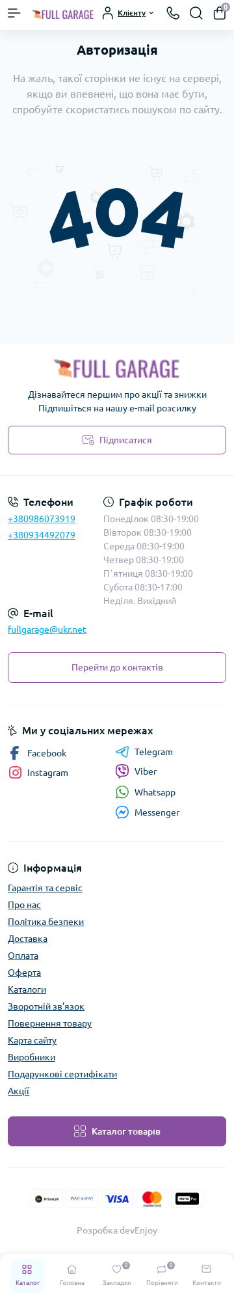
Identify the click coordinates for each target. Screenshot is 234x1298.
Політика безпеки (46, 922)
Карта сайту (32, 1040)
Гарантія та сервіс (45, 888)
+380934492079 (41, 535)
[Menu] (14, 13)
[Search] (196, 13)
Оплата (23, 955)
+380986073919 (41, 519)
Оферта (24, 972)
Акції (18, 1091)
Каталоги (27, 989)
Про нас (24, 905)
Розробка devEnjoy (117, 1230)
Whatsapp (155, 792)
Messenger (157, 812)
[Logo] (63, 13)
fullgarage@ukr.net (47, 629)
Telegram (154, 752)
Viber (146, 771)
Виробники (31, 1057)
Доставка (27, 938)
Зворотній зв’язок (46, 1006)
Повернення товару (50, 1023)
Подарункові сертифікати (62, 1074)
